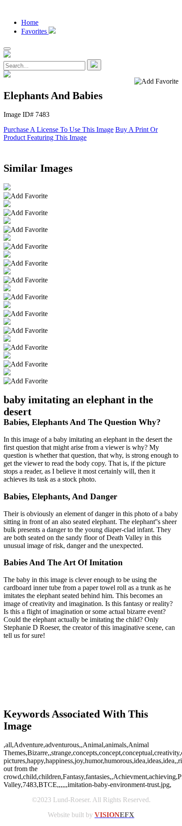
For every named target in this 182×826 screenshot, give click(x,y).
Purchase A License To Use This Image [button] (59, 129)
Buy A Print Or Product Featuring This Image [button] (81, 133)
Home (29, 22)
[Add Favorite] (26, 196)
